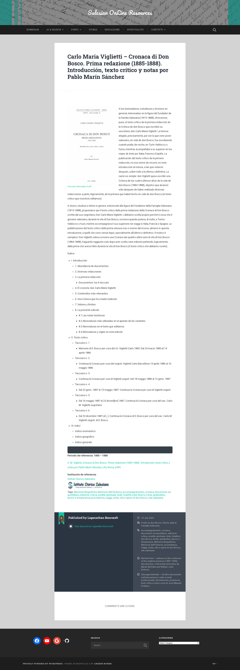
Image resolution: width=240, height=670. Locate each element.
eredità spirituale (107, 494)
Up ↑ (214, 664)
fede (119, 494)
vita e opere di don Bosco (133, 497)
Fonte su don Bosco (151, 523)
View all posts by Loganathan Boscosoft (93, 526)
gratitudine (159, 494)
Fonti (75, 29)
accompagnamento (133, 492)
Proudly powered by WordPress (42, 664)
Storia (93, 29)
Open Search (214, 30)
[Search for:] (120, 645)
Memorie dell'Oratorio (110, 492)
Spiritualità (135, 29)
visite (116, 497)
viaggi (108, 497)
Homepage (33, 29)
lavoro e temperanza (79, 497)
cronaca (149, 492)
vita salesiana (155, 497)
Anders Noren (103, 664)
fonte (149, 494)
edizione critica (88, 494)
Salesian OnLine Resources (120, 12)
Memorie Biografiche (85, 492)
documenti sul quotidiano (154, 533)
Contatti (157, 29)
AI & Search (54, 29)
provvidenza (97, 497)
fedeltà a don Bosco (134, 494)
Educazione (112, 29)
